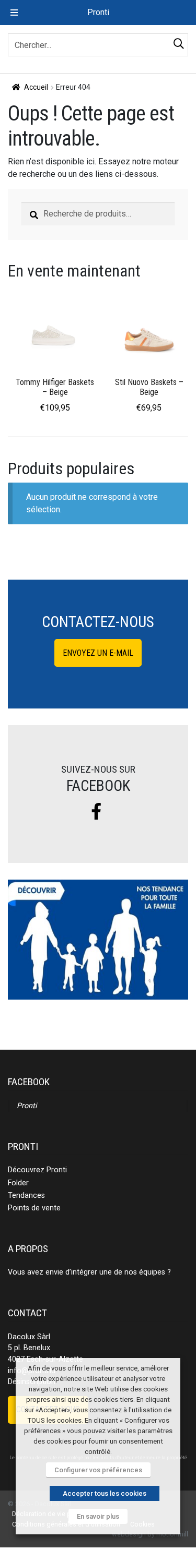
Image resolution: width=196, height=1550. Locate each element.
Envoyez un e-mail (98, 653)
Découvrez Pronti (37, 1169)
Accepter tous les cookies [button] (104, 1493)
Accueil (36, 87)
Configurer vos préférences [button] (98, 1470)
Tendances (26, 1195)
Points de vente (34, 1208)
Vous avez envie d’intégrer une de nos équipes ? (89, 1272)
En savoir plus (98, 1516)
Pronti (27, 1105)
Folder (18, 1183)
